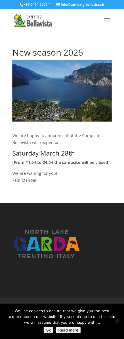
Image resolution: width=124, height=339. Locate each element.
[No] (117, 321)
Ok (48, 330)
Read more (68, 330)
